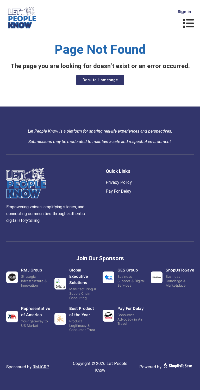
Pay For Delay (118, 191)
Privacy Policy (119, 182)
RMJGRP (41, 366)
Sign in (184, 11)
